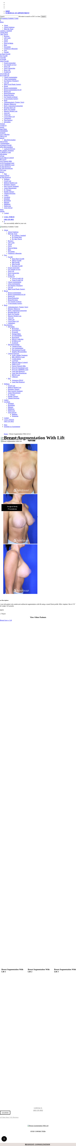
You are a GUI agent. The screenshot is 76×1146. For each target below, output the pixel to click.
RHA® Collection (17, 339)
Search (43, 16)
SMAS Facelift (16, 260)
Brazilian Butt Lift (13, 312)
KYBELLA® (16, 341)
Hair (9, 378)
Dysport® (15, 332)
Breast (6, 291)
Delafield (11, 403)
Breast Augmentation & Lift (16, 294)
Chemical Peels (16, 346)
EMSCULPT (16, 364)
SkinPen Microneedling (19, 352)
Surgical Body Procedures (12, 507)
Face (5, 255)
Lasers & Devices (13, 353)
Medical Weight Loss (14, 387)
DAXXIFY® (16, 330)
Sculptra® (15, 343)
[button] (4, 1139)
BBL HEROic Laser (18, 357)
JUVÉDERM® (17, 335)
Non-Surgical (8, 325)
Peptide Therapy (13, 396)
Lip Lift (10, 287)
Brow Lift (11, 275)
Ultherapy (15, 377)
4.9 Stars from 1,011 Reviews (9, 1117)
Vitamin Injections (13, 398)
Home (6, 434)
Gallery (6, 400)
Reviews (10, 241)
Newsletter (11, 251)
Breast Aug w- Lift (6, 620)
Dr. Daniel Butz (17, 237)
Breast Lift (11, 296)
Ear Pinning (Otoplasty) (15, 285)
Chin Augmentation (14, 284)
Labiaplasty (11, 323)
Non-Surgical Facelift (18, 350)
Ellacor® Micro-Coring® (20, 362)
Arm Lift (10, 318)
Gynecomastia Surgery (15, 303)
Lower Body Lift (13, 321)
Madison (14, 414)
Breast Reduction (13, 298)
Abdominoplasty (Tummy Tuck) (18, 307)
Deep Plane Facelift (18, 259)
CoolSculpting (16, 359)
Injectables (11, 326)
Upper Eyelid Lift (17, 280)
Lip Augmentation (17, 348)
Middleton (11, 409)
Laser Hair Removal (18, 371)
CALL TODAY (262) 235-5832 (9, 420)
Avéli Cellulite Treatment (20, 355)
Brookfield (11, 405)
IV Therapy (11, 394)
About (6, 230)
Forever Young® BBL (19, 366)
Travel (10, 244)
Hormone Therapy (13, 389)
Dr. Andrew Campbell (19, 235)
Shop (5, 425)
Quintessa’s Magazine (15, 253)
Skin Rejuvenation (13, 344)
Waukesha (15, 416)
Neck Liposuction (13, 273)
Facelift (10, 257)
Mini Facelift (16, 264)
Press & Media (12, 248)
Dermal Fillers (16, 334)
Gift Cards (11, 242)
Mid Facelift (15, 262)
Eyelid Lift (11, 276)
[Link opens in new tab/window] (35, 1133)
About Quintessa (13, 232)
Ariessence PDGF (17, 380)
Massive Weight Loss (14, 316)
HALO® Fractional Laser (20, 368)
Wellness (7, 384)
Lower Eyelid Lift (17, 278)
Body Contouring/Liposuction (17, 310)
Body (5, 305)
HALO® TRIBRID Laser (20, 369)
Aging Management (14, 393)
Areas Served (12, 412)
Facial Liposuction (13, 267)
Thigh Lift (11, 319)
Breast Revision (13, 300)
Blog (9, 250)
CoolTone (15, 360)
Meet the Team (12, 234)
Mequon (10, 407)
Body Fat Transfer (13, 314)
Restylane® (15, 337)
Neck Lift (11, 271)
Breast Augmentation (14, 293)
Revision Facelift (17, 266)
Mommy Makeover (14, 309)
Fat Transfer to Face (14, 269)
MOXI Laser (16, 375)
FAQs (10, 246)
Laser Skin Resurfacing (19, 373)
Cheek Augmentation (14, 282)
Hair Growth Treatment (15, 391)
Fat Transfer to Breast (14, 301)
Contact (6, 418)
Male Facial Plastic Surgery (16, 289)
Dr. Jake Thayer (17, 239)
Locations (7, 402)
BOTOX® (15, 328)
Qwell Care (11, 386)
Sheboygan (11, 411)
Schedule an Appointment (12, 426)
